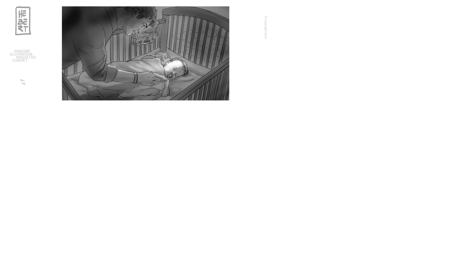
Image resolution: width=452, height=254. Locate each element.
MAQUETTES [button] (26, 58)
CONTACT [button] (20, 61)
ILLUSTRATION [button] (21, 54)
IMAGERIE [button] (22, 51)
